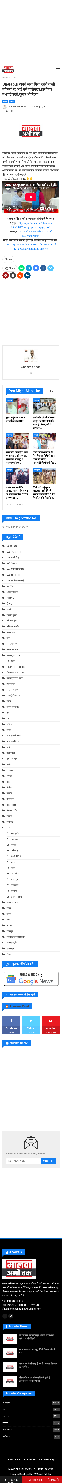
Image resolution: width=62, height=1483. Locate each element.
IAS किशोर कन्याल (14, 551)
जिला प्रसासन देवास (15, 678)
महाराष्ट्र (14, 879)
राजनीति (10, 822)
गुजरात (13, 845)
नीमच (9, 730)
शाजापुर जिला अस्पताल (16, 937)
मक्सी (36, 435)
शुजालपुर (10, 948)
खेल (8, 638)
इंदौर (13, 661)
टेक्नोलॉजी (11, 684)
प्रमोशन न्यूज (12, 758)
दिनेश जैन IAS (13, 707)
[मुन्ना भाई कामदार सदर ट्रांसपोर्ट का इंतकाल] (17, 406)
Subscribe (48, 1161)
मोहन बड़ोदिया (12, 810)
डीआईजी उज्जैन (13, 695)
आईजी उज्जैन (12, 592)
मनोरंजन (10, 799)
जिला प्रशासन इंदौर (14, 655)
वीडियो (5, 101)
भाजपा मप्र (11, 770)
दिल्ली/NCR (16, 856)
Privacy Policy (46, 1459)
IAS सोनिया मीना (13, 574)
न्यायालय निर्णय (13, 741)
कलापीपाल (11, 632)
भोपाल (9, 776)
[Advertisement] (31, 33)
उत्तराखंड (14, 839)
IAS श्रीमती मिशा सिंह (15, 569)
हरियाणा (14, 891)
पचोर (9, 747)
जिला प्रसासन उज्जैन (15, 672)
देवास (9, 712)
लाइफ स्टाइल (12, 902)
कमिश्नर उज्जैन (13, 626)
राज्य (9, 827)
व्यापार (9, 925)
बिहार (13, 868)
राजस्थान (14, 885)
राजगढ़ (9, 816)
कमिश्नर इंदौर (12, 620)
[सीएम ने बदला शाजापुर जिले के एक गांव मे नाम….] (10, 1353)
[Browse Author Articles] (31, 355)
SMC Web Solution (43, 1474)
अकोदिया (10, 586)
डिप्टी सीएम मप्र (13, 689)
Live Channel (14, 1459)
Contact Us (30, 1459)
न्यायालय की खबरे (14, 735)
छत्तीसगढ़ (14, 850)
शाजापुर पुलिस (12, 942)
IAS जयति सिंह (13, 557)
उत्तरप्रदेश (15, 833)
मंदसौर (9, 793)
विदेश (9, 914)
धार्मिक (9, 724)
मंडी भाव (10, 787)
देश (8, 718)
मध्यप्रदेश (37, 470)
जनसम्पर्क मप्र (12, 643)
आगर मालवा (11, 597)
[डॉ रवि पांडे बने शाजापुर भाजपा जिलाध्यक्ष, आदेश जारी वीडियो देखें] (10, 1339)
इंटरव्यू (9, 603)
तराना (9, 701)
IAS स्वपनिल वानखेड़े (15, 580)
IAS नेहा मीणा (12, 563)
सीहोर (9, 954)
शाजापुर (12, 101)
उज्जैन (9, 609)
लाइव (9, 908)
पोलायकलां (11, 753)
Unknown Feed (19, 1006)
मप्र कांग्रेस (11, 804)
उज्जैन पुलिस (12, 615)
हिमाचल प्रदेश (16, 896)
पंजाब (13, 862)
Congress (12, 546)
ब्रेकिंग (9, 764)
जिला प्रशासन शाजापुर (16, 666)
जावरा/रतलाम (12, 649)
